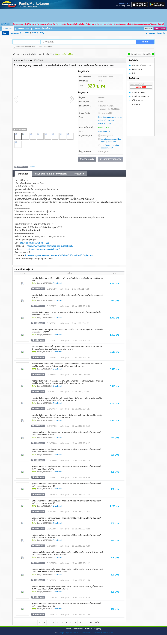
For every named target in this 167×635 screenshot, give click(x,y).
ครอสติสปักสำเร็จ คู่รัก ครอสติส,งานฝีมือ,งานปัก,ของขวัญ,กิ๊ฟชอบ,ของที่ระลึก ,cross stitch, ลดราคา (68, 296)
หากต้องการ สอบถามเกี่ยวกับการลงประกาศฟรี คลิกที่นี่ (95, 633)
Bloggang (97, 629)
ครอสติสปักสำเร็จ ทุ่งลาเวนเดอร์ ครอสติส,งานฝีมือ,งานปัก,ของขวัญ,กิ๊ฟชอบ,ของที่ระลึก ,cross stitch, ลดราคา (66, 313)
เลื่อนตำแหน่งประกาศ (140, 96)
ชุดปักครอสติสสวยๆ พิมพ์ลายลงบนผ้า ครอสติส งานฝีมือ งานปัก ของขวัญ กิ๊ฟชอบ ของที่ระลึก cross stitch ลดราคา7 (66, 450)
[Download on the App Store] (139, 4)
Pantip (68, 629)
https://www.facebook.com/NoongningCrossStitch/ (50, 246)
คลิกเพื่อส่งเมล (104, 131)
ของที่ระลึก (44, 54)
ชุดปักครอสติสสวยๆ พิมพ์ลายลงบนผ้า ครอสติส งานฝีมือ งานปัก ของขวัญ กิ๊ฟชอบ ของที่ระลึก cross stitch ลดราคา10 (66, 485)
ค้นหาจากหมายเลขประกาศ (25, 47)
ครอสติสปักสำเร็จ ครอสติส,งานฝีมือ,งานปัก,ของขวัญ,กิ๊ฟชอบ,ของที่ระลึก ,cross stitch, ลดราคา (67, 279)
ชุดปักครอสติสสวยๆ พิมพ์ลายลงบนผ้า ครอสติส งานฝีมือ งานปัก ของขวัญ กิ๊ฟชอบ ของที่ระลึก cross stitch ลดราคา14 (66, 519)
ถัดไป (97, 622)
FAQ (27, 33)
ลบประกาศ (136, 104)
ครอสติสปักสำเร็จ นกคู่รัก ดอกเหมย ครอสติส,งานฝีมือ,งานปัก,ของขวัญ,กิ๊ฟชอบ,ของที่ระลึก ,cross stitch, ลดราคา (67, 330)
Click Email (57, 283)
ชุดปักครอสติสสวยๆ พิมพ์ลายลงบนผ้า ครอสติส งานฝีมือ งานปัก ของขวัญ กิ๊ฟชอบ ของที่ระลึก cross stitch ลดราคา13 (66, 502)
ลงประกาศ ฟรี (16, 33)
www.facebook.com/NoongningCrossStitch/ (111, 140)
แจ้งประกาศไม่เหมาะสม (141, 65)
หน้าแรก (16, 54)
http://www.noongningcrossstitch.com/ (110, 146)
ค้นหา (145, 42)
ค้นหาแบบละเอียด (45, 47)
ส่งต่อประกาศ (137, 69)
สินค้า (5, 33)
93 (91, 622)
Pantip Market (78, 629)
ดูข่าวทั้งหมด (5, 24)
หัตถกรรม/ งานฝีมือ (64, 54)
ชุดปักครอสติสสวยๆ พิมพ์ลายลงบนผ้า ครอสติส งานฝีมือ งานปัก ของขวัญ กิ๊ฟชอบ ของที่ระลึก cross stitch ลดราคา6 (66, 433)
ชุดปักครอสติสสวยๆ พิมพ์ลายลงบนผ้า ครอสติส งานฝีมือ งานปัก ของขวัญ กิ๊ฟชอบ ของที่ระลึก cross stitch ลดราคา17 (66, 536)
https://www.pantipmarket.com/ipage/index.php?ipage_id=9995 (110, 120)
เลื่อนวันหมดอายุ (138, 92)
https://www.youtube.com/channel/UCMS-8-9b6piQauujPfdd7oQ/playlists (59, 255)
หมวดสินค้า (28, 54)
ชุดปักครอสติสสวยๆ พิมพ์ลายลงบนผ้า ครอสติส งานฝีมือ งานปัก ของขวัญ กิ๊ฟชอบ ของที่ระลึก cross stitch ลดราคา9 (66, 467)
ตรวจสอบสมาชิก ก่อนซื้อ (155, 33)
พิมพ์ (133, 73)
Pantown (88, 629)
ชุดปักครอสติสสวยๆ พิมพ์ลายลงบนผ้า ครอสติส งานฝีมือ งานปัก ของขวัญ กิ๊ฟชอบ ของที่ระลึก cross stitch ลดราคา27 (66, 605)
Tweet (32, 166)
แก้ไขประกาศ (137, 100)
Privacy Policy (38, 33)
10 (80, 622)
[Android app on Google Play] (157, 4)
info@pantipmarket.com (67, 633)
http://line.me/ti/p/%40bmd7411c (34, 243)
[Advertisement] (83, 15)
